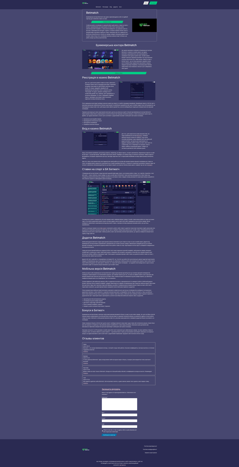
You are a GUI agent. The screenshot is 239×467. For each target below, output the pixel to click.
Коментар (105, 397)
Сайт (103, 424)
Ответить (85, 351)
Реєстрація (153, 3)
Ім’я (103, 412)
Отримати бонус (107, 22)
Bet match (103, 228)
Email (103, 418)
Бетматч (150, 165)
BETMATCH (123, 465)
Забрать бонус (119, 73)
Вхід (146, 3)
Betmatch (139, 135)
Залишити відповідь (111, 389)
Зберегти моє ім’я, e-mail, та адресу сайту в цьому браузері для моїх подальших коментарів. (120, 430)
